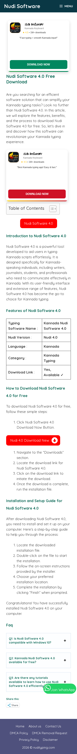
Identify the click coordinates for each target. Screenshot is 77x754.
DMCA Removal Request (49, 733)
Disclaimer (50, 740)
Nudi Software (22, 6)
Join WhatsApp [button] (63, 690)
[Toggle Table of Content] (50, 208)
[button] (38, 223)
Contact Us (53, 726)
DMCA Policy (19, 733)
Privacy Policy (29, 740)
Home (20, 726)
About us (35, 726)
